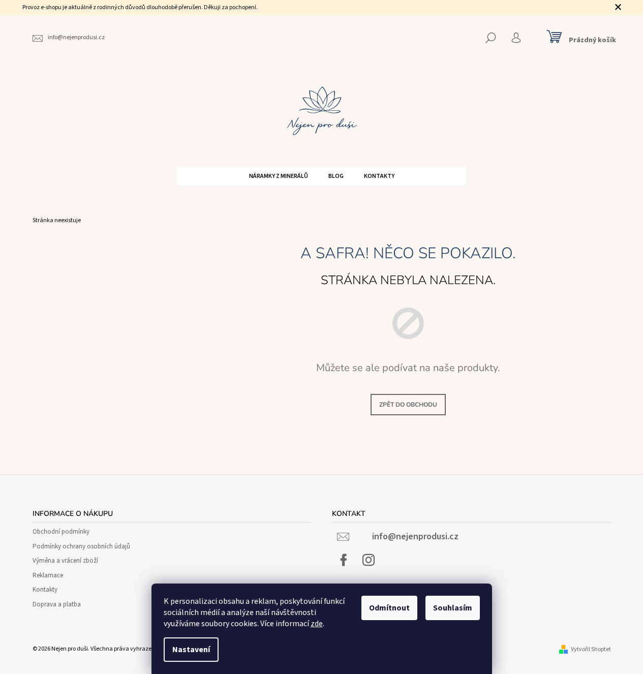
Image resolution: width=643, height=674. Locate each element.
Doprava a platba (57, 604)
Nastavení (191, 649)
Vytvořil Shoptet (591, 649)
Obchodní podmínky (61, 531)
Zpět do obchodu (408, 405)
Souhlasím (452, 608)
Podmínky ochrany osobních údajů (81, 546)
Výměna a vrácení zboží (65, 560)
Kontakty (45, 589)
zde (317, 623)
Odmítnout (389, 608)
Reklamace (48, 575)
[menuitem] (278, 176)
